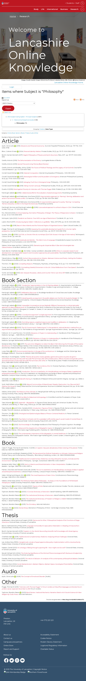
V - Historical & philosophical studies (23, 120)
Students (70, 3)
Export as (5, 100)
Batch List (7, 112)
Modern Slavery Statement (51, 642)
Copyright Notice (40, 669)
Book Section (16, 133)
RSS (82, 99)
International (52, 9)
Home (13, 16)
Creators (42, 129)
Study (36, 9)
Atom (77, 99)
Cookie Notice (46, 638)
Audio (32, 133)
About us (7, 635)
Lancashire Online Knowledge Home (68, 83)
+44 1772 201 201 (47, 620)
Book (22, 133)
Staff (77, 3)
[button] (8, 108)
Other (36, 133)
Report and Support (11, 649)
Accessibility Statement (49, 635)
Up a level (6, 98)
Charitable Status (47, 649)
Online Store (8, 646)
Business (64, 9)
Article (9, 133)
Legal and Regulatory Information (53, 646)
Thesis (27, 133)
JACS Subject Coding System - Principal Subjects (22, 117)
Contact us (8, 638)
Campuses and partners (13, 642)
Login (12, 87)
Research (74, 9)
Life (42, 9)
